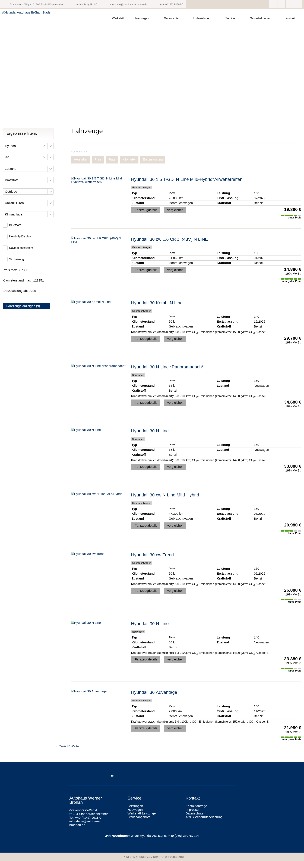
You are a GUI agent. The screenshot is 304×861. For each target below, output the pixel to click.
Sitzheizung (16, 259)
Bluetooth (15, 225)
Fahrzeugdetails (146, 210)
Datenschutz (194, 813)
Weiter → (77, 746)
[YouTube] (298, 4)
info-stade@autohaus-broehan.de (128, 4)
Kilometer (129, 159)
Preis (98, 159)
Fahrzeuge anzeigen (23, 306)
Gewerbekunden (260, 18)
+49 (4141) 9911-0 (87, 4)
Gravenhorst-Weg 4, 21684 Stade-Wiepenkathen (37, 4)
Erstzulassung (153, 159)
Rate (112, 159)
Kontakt (290, 18)
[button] (51, 146)
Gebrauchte (171, 18)
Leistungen (135, 806)
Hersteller (80, 159)
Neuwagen (142, 18)
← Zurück (62, 746)
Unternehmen (201, 18)
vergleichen (175, 210)
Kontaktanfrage (196, 806)
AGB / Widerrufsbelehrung (204, 817)
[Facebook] (273, 4)
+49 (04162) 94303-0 (171, 4)
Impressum (193, 809)
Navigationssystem (21, 247)
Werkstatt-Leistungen (142, 813)
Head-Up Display (20, 236)
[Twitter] (290, 4)
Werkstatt (118, 18)
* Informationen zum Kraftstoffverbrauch (154, 857)
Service (230, 18)
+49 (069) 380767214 (183, 835)
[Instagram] (281, 4)
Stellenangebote (139, 817)
